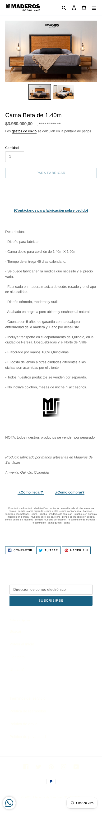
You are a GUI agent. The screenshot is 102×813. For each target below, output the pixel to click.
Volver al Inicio (21, 644)
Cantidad (12, 148)
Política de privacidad (27, 737)
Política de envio (23, 724)
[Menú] (94, 7)
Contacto (17, 657)
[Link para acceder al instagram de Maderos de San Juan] (51, 407)
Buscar (15, 631)
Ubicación (18, 670)
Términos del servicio (27, 698)
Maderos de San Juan (48, 797)
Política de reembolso (27, 711)
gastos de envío (24, 131)
